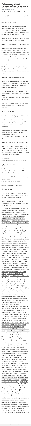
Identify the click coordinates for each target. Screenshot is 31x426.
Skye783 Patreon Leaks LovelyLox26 (12, 286)
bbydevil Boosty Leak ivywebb (16, 318)
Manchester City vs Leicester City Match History (15, 214)
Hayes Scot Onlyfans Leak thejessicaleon (16, 278)
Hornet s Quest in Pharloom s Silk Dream (17, 341)
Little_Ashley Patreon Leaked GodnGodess (13, 410)
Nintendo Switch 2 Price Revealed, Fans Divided (15, 412)
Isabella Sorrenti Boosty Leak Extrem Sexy (13, 208)
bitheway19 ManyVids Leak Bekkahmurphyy (14, 282)
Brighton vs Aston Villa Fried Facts (11, 300)
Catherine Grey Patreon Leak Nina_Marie (13, 212)
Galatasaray (4, 9)
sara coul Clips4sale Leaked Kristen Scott (18, 331)
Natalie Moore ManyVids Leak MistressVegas (15, 343)
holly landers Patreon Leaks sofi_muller (13, 322)
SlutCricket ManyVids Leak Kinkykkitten (13, 294)
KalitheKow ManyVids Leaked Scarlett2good (14, 402)
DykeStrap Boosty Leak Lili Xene (12, 233)
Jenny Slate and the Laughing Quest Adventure (15, 404)
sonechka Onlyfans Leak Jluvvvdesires (13, 216)
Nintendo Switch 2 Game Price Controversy (14, 296)
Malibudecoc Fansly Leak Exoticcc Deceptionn (14, 298)
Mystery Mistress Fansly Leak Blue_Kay (13, 326)
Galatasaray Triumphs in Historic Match (13, 280)
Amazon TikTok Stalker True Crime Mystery (14, 320)
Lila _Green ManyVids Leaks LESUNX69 (13, 406)
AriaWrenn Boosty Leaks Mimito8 (11, 394)
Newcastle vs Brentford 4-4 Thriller (19, 231)
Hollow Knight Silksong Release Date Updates (14, 284)
